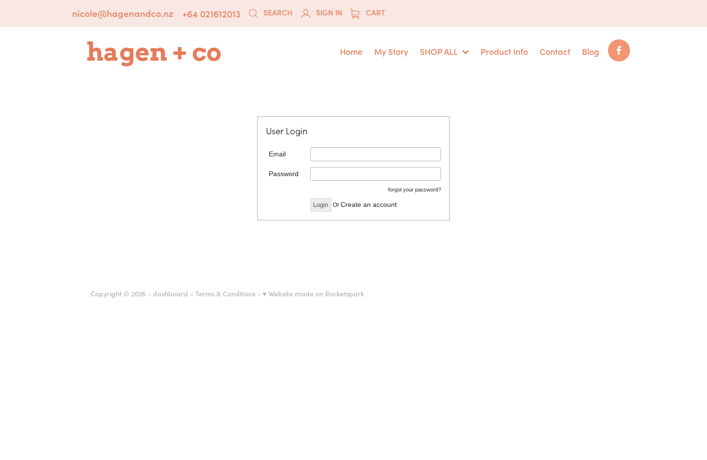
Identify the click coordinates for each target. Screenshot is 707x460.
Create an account (369, 204)
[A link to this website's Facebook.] (619, 50)
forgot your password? (414, 189)
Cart (374, 12)
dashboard (170, 293)
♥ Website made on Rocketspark (313, 293)
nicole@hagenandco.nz (123, 13)
